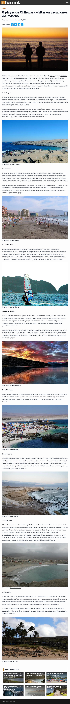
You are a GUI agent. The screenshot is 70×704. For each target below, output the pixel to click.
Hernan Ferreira (15, 588)
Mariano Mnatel (15, 385)
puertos (64, 76)
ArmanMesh (14, 450)
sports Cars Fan (15, 164)
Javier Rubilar (15, 307)
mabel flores (14, 240)
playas (52, 76)
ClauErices (14, 661)
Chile (4, 8)
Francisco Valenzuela (9, 20)
